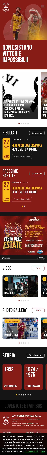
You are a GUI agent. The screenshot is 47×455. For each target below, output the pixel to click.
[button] (19, 123)
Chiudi (43, 451)
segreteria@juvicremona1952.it (30, 423)
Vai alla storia (35, 355)
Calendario (37, 133)
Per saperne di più (31, 451)
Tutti (38, 268)
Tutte (38, 310)
